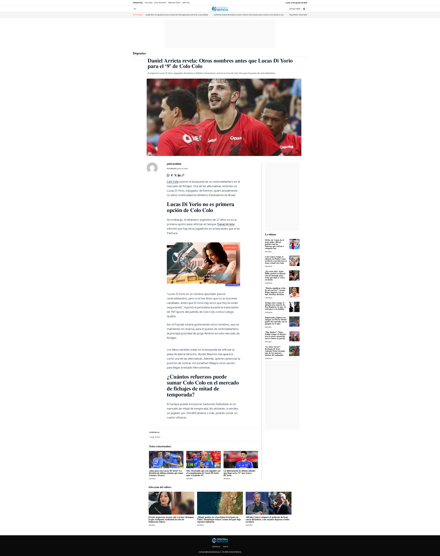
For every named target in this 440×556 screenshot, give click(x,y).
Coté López (149, 2)
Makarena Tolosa (174, 2)
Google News (294, 9)
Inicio (225, 546)
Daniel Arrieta (225, 224)
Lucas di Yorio (155, 437)
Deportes (139, 53)
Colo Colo (173, 181)
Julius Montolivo (160, 2)
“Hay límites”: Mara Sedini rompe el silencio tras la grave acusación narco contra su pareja (253, 15)
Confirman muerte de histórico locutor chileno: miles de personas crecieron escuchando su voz (179, 15)
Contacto (216, 546)
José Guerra (174, 163)
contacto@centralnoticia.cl (210, 552)
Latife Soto (186, 2)
